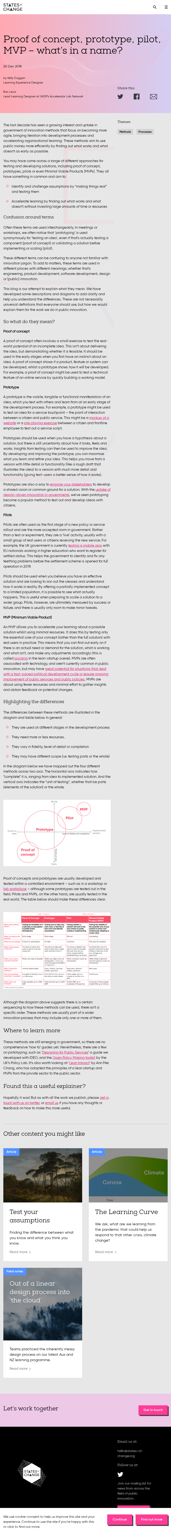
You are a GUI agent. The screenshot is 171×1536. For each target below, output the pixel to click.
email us (51, 1103)
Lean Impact (79, 1063)
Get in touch (153, 1410)
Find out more (151, 1519)
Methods (125, 131)
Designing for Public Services (65, 1052)
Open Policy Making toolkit (74, 1058)
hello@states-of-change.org (130, 1454)
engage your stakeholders (71, 484)
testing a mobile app (85, 546)
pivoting (21, 658)
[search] (154, 7)
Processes (145, 131)
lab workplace (14, 889)
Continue (120, 1519)
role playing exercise (40, 423)
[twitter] (120, 1474)
